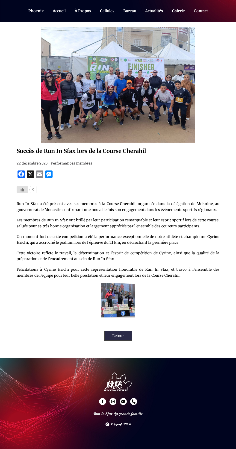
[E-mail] (123, 401)
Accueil (59, 11)
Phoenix (36, 11)
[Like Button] (22, 189)
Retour (118, 335)
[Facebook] (102, 401)
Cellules (107, 11)
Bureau (129, 11)
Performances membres (71, 163)
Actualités (154, 11)
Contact (201, 11)
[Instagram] (112, 401)
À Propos (83, 11)
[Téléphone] (133, 401)
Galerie (178, 11)
